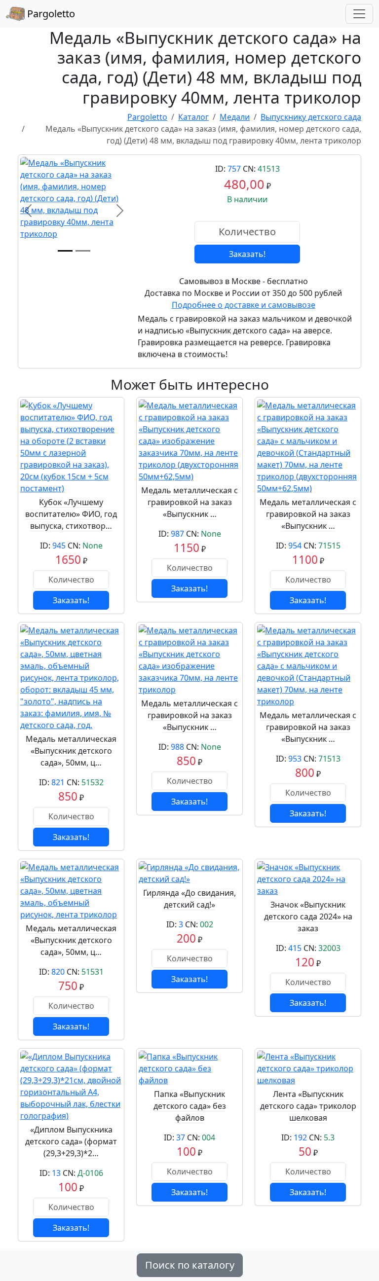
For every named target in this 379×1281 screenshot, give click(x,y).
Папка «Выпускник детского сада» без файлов (189, 1106)
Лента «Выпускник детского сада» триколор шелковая (308, 1106)
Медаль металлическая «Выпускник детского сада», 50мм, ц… (71, 750)
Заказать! (247, 254)
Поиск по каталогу (189, 1265)
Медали (235, 116)
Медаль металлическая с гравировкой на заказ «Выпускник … (189, 502)
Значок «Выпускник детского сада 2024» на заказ (308, 916)
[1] (65, 250)
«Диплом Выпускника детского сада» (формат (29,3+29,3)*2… (71, 1141)
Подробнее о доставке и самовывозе (243, 304)
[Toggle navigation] (359, 14)
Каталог (193, 116)
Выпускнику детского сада (311, 116)
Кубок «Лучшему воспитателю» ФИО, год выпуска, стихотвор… (71, 514)
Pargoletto (50, 13)
